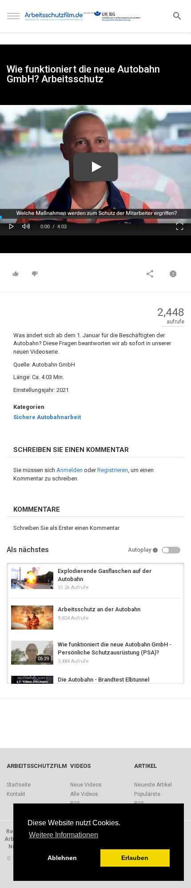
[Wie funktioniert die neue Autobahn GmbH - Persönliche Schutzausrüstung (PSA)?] (32, 652)
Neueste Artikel (153, 785)
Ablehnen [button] (62, 857)
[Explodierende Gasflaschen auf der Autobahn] (32, 578)
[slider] (95, 217)
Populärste (147, 794)
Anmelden (69, 470)
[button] (11, 225)
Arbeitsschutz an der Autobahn (99, 609)
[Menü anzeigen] (13, 20)
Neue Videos (86, 785)
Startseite (19, 785)
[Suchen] (177, 15)
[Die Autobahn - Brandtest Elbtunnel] (32, 681)
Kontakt (16, 794)
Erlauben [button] (134, 857)
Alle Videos (84, 794)
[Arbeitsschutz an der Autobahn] (32, 617)
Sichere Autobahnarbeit (47, 417)
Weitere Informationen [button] (63, 835)
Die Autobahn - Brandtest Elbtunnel (103, 679)
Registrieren (112, 470)
